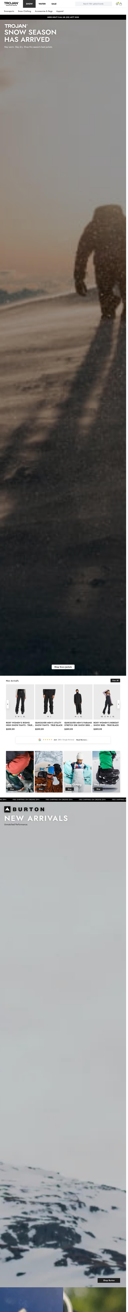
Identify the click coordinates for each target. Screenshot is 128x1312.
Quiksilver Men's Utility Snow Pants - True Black (48, 724)
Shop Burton (109, 1280)
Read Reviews (82, 740)
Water (42, 3)
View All (115, 680)
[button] (120, 4)
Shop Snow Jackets (63, 666)
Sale (54, 3)
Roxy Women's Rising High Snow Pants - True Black (19, 724)
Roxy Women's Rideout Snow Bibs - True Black (106, 724)
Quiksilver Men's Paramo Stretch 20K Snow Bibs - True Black (78, 724)
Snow (29, 3)
